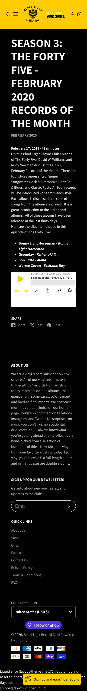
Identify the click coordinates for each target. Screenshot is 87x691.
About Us (18, 530)
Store (15, 537)
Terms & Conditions (26, 575)
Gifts (14, 545)
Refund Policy (21, 567)
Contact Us (19, 560)
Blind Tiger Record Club (42, 634)
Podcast (17, 552)
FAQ (14, 582)
